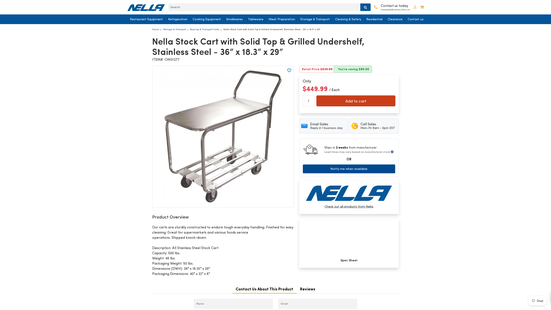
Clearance (395, 19)
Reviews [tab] (307, 289)
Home (155, 29)
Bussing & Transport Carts (204, 29)
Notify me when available (348, 168)
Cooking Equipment (207, 19)
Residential (374, 19)
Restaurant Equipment (146, 19)
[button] (415, 7)
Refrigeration (177, 19)
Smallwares (234, 19)
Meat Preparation (282, 19)
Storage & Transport (315, 19)
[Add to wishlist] (289, 70)
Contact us (416, 19)
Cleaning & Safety (348, 19)
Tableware (255, 19)
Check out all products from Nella (349, 206)
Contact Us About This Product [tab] (264, 289)
